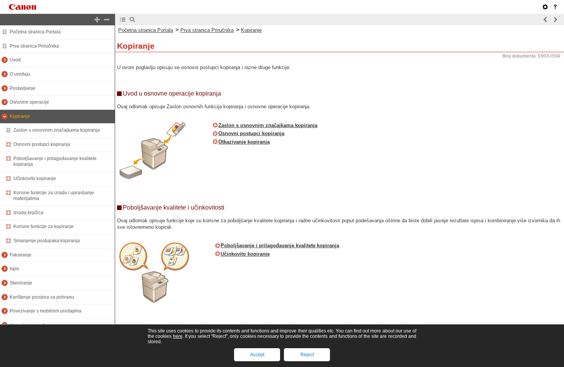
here (178, 336)
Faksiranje (20, 255)
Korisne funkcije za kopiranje (43, 226)
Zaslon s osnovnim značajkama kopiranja (56, 130)
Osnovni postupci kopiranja (41, 144)
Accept (257, 354)
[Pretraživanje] (132, 19)
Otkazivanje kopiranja (244, 142)
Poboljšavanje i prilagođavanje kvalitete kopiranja (280, 245)
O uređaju (20, 74)
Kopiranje (20, 116)
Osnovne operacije (29, 102)
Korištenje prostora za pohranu (42, 297)
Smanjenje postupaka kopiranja (46, 240)
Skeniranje (21, 283)
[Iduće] (555, 19)
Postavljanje (22, 88)
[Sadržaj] (123, 19)
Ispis (14, 268)
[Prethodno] (545, 19)
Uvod (15, 60)
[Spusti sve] (106, 19)
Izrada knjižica (28, 212)
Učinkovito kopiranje (34, 178)
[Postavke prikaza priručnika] (545, 7)
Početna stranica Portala (35, 32)
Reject (307, 354)
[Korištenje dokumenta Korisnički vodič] (555, 7)
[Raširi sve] (97, 19)
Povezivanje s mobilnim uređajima (45, 311)
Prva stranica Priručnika (34, 46)
